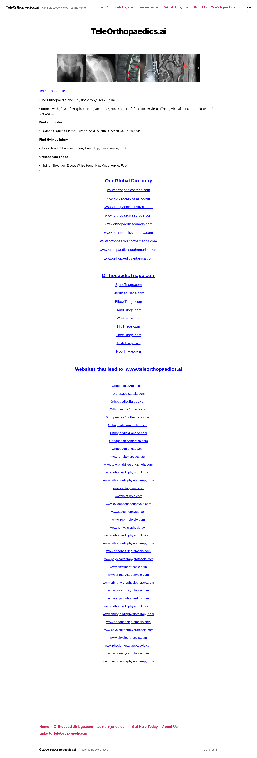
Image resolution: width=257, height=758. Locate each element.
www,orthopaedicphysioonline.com (128, 606)
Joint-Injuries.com (149, 7)
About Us (191, 7)
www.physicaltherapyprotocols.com (128, 559)
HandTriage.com (128, 310)
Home (99, 7)
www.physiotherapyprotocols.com (128, 645)
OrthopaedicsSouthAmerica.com (128, 417)
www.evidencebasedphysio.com (128, 503)
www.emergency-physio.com (128, 590)
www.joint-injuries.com (128, 488)
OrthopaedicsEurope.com (128, 401)
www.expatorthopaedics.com (128, 598)
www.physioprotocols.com (128, 566)
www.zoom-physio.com (128, 519)
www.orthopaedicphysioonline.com (128, 472)
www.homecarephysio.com (128, 527)
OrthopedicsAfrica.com (128, 385)
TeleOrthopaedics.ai (22, 7)
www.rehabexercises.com (128, 456)
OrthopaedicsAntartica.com (128, 441)
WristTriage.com (128, 318)
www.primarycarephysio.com (128, 574)
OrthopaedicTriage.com (120, 7)
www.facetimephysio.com (128, 511)
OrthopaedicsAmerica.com (128, 409)
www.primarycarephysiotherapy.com (128, 582)
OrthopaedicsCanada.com (128, 433)
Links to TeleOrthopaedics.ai (218, 7)
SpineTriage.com (128, 285)
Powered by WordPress (94, 749)
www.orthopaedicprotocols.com (128, 551)
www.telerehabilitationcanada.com (128, 464)
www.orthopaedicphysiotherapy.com (128, 480)
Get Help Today (173, 7)
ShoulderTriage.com (128, 293)
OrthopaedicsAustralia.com (127, 425)
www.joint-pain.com (128, 496)
